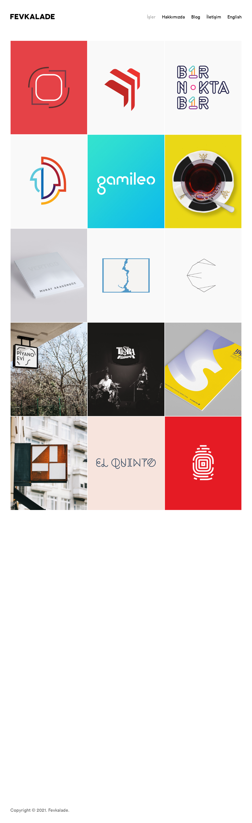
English (234, 17)
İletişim (213, 17)
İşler (151, 17)
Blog (195, 17)
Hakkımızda (173, 17)
